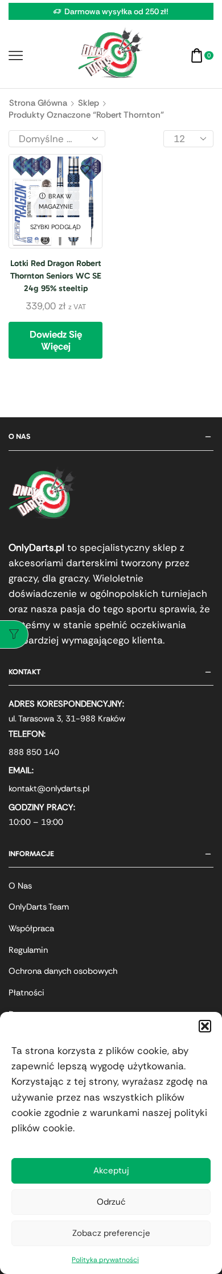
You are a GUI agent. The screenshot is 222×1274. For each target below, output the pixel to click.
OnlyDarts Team (39, 906)
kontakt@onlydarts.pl (49, 788)
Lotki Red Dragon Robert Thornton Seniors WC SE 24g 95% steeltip (55, 275)
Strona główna (38, 103)
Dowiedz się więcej (56, 340)
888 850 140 (34, 752)
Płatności (26, 992)
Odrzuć (111, 1201)
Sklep (88, 103)
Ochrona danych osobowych (63, 971)
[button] (205, 1026)
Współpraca (31, 928)
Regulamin (28, 950)
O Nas (20, 885)
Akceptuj (111, 1170)
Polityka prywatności (105, 1259)
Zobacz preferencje (111, 1233)
